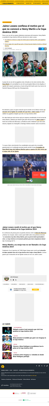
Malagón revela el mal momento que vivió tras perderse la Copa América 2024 (28, 330)
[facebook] (36, 366)
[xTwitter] (42, 366)
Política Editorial (26, 379)
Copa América (14, 284)
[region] (24, 10)
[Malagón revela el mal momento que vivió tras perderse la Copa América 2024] (7, 330)
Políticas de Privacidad (17, 379)
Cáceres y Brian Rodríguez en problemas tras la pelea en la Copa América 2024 (28, 347)
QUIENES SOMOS (4, 370)
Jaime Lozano (40, 119)
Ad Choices (33, 379)
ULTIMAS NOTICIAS (20, 3)
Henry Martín (5, 84)
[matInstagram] (39, 366)
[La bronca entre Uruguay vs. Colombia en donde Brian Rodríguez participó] (7, 355)
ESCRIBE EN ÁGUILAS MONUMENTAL (26, 370)
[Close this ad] (48, 402)
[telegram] (44, 366)
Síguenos (35, 289)
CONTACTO (15, 370)
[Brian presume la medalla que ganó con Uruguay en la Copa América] (7, 338)
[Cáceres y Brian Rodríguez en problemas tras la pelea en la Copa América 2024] (7, 347)
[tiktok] (47, 366)
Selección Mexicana (40, 233)
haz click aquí (33, 375)
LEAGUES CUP (28, 3)
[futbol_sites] (5, 385)
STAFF (11, 370)
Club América (6, 284)
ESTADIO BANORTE (37, 3)
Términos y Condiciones (6, 379)
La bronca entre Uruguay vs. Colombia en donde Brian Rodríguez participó (28, 356)
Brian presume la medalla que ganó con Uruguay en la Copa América (29, 339)
